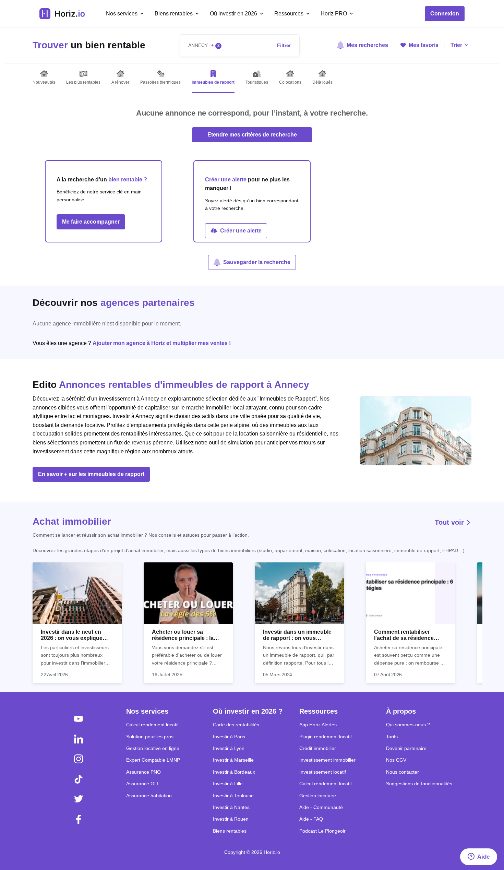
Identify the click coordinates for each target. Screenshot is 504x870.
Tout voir (450, 522)
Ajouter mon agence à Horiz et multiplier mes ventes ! (162, 343)
